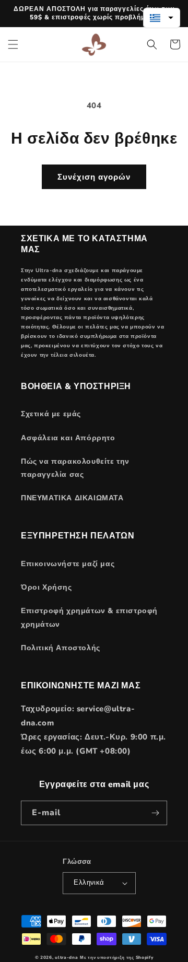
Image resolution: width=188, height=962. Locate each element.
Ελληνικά (89, 882)
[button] (13, 44)
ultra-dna (66, 957)
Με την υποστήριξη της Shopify (116, 957)
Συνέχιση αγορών (94, 177)
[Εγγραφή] (155, 813)
